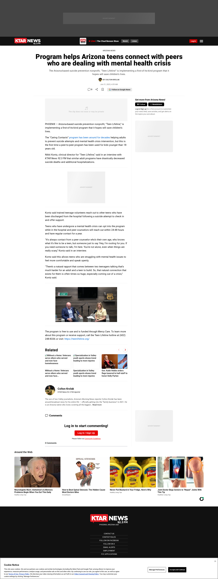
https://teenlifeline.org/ (76, 338)
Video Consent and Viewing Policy (86, 574)
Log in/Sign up (140, 109)
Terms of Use (13, 574)
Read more (97, 405)
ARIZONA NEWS (109, 51)
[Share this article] (96, 89)
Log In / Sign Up (86, 433)
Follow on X (109, 544)
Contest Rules (109, 537)
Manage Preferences (157, 570)
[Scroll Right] (125, 350)
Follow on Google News (121, 90)
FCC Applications (109, 554)
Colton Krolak (66, 388)
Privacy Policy (24, 574)
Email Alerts (109, 547)
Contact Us (109, 534)
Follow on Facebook (109, 540)
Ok (215, 561)
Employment (109, 551)
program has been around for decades (89, 137)
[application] (86, 304)
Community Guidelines (93, 439)
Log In (193, 41)
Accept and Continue (177, 570)
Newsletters (157, 104)
